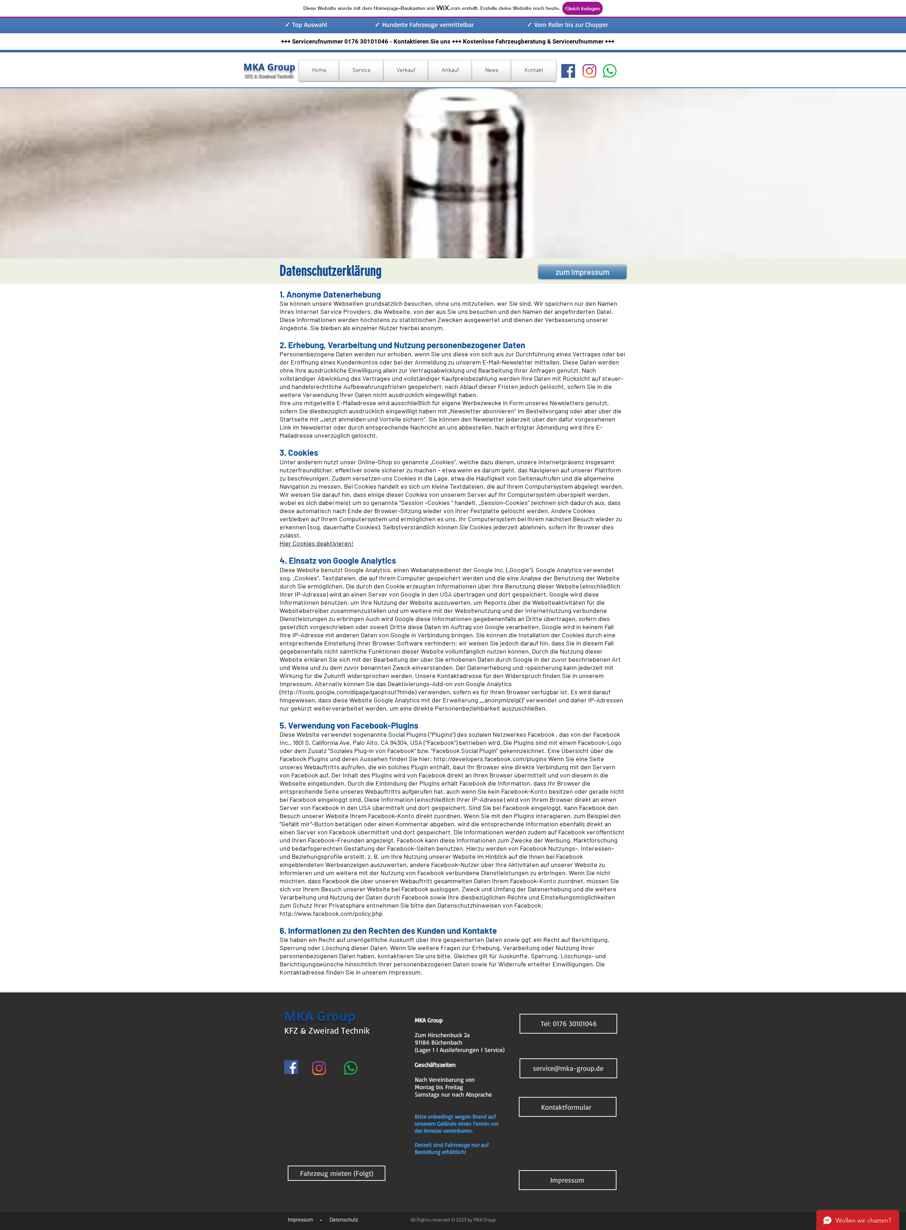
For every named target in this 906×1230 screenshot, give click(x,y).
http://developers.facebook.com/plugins (490, 759)
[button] (569, 1023)
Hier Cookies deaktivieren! (317, 543)
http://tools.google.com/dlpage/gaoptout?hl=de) (349, 692)
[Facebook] (568, 71)
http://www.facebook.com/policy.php (331, 913)
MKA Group (269, 67)
